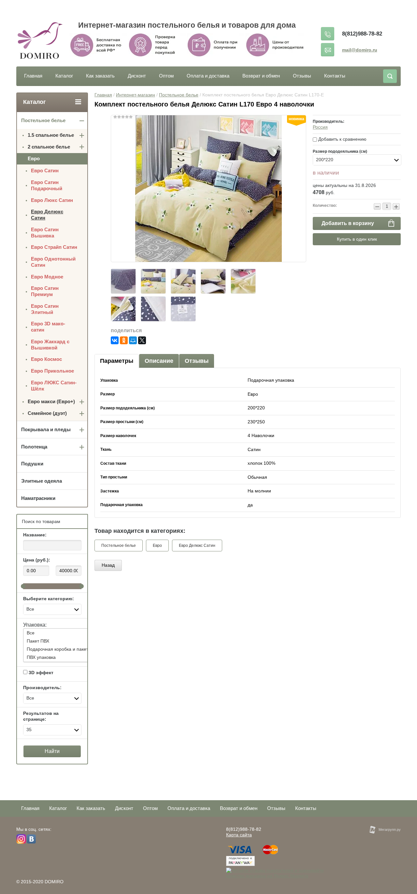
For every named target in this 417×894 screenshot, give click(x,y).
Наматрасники (38, 498)
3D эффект (40, 672)
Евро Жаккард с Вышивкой (50, 344)
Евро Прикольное (52, 371)
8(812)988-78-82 (362, 34)
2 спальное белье (49, 146)
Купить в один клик (357, 239)
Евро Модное (47, 276)
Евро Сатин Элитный (45, 309)
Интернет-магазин (135, 94)
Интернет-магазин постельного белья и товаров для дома (187, 25)
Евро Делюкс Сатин (197, 545)
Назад (108, 565)
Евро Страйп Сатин (54, 247)
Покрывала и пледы (46, 429)
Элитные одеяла (41, 481)
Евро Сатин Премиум (45, 291)
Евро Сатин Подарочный (46, 185)
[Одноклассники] (124, 340)
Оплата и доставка (208, 75)
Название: (35, 534)
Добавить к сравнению (342, 139)
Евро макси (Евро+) (51, 401)
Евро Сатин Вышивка (45, 232)
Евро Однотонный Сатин (53, 262)
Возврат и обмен (261, 75)
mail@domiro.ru (359, 49)
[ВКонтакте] (115, 340)
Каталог (64, 75)
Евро (157, 545)
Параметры (116, 361)
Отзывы (302, 75)
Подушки (32, 463)
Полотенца (34, 446)
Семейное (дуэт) (47, 413)
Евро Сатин (45, 170)
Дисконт (137, 75)
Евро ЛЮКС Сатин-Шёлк (54, 385)
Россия (320, 127)
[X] (142, 340)
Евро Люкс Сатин (52, 200)
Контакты (334, 75)
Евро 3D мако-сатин (48, 327)
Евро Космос (46, 359)
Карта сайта (239, 834)
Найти (52, 751)
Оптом (166, 75)
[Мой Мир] (133, 340)
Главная (33, 75)
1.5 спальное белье (51, 135)
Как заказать (100, 75)
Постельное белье (178, 94)
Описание (159, 361)
